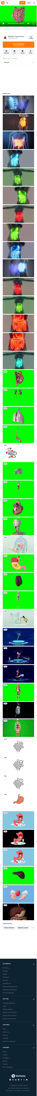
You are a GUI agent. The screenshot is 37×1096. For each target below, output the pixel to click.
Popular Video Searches (9, 1018)
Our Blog (5, 1037)
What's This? (15, 58)
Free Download (18, 44)
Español (5, 1054)
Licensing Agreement (9, 1002)
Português (6, 1057)
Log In (28, 2)
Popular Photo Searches (9, 1015)
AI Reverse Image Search (10, 986)
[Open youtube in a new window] (26, 1079)
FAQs (4, 1028)
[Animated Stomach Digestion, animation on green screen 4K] (18, 562)
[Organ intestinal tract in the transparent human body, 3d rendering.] (18, 139)
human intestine (9, 927)
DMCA (4, 1005)
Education (6, 979)
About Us (5, 1034)
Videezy (5, 973)
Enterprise (6, 976)
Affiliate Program (7, 1008)
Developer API (7, 983)
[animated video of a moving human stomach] (18, 801)
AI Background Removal (10, 989)
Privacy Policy (16, 1090)
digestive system (23, 927)
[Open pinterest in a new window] (18, 1079)
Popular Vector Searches (10, 1011)
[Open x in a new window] (23, 1079)
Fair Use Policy (25, 1090)
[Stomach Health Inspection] (18, 819)
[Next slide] (30, 927)
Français (5, 1063)
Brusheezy (6, 967)
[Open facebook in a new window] (9, 1079)
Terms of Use (8, 1090)
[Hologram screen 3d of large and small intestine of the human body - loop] (18, 709)
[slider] (16, 23)
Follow (31, 38)
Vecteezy (5, 970)
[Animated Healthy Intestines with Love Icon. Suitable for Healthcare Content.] (18, 452)
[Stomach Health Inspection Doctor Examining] (18, 838)
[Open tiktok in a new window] (20, 1079)
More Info (6, 61)
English (5, 1051)
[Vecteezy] (2, 3)
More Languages (7, 1066)
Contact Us (6, 1031)
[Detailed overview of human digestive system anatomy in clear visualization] (18, 249)
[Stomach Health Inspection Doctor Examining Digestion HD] (18, 856)
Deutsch (5, 1060)
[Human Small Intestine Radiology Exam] (18, 104)
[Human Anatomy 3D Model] (18, 727)
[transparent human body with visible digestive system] (18, 158)
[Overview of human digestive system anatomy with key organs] (18, 121)
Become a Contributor (9, 1040)
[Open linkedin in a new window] (15, 1079)
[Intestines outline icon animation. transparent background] (18, 746)
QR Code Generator (8, 992)
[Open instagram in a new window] (12, 1079)
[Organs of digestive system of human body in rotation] (18, 911)
